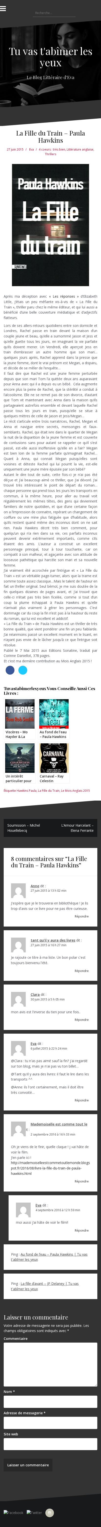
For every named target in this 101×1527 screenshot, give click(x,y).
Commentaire (15, 1338)
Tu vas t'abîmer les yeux (50, 56)
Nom (9, 1391)
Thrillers (50, 154)
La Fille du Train (49, 791)
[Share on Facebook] (10, 673)
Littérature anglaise (80, 149)
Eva (31, 149)
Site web (11, 1434)
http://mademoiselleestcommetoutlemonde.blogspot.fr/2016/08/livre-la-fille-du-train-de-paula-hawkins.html (50, 1168)
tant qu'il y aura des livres (53, 940)
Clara (35, 994)
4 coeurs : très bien (52, 149)
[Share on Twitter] (22, 673)
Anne (35, 886)
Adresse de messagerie (25, 1413)
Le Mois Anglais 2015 (75, 791)
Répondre (82, 916)
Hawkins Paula (27, 791)
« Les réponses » (65, 296)
